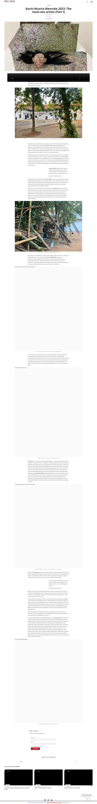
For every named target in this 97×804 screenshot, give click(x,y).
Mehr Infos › (89, 796)
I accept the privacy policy (37, 746)
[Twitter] (48, 800)
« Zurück (21, 761)
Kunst (48, 5)
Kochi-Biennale (53, 757)
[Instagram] (45, 800)
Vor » (77, 761)
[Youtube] (52, 800)
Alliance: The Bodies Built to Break (42, 787)
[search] (87, 2)
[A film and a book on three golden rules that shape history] (18, 777)
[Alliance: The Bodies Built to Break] (48, 777)
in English (8, 771)
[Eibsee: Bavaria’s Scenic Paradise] (78, 777)
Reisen (67, 785)
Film (8, 785)
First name (33, 737)
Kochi (46, 757)
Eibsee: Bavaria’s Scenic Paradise (72, 787)
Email (32, 741)
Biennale (43, 757)
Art (48, 757)
